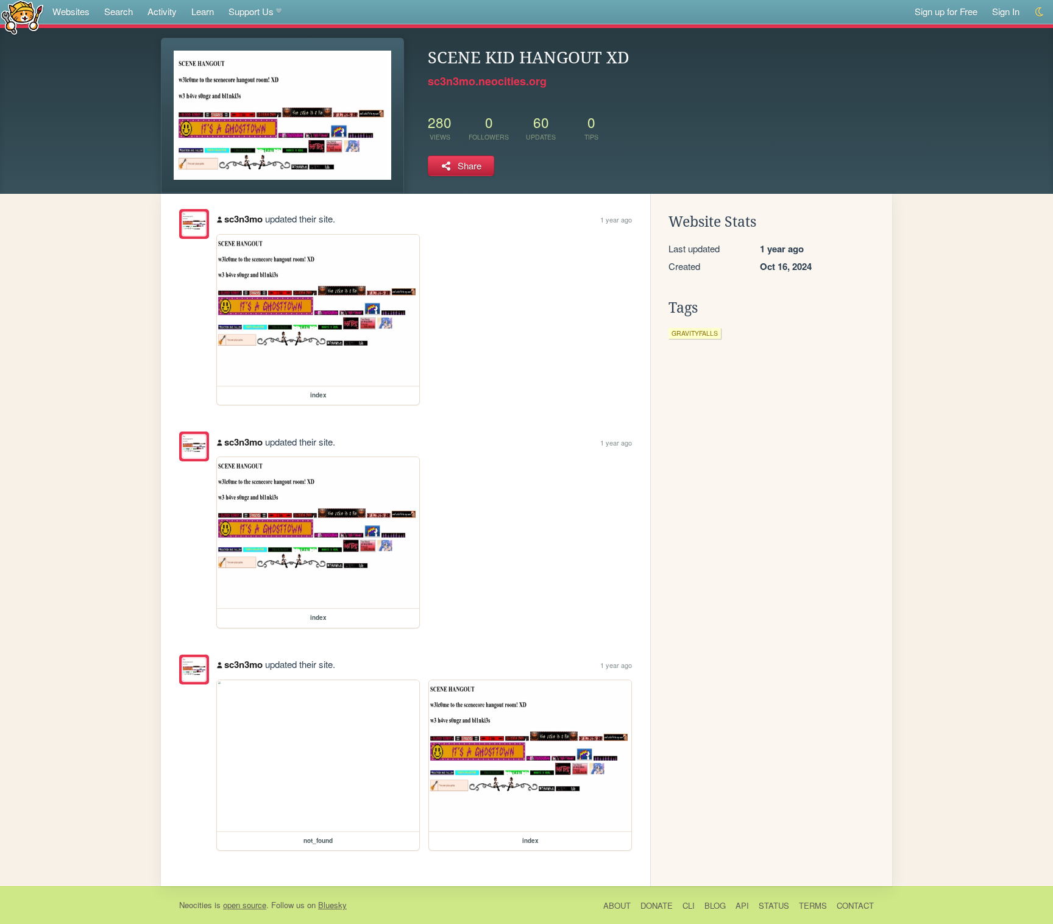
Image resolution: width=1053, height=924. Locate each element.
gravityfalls (695, 333)
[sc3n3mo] (194, 223)
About (617, 905)
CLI (688, 905)
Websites (71, 11)
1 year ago (616, 219)
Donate (656, 905)
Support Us (251, 11)
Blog (715, 905)
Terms (813, 905)
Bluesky (332, 905)
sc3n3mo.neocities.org (487, 81)
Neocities (195, 905)
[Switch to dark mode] (1040, 12)
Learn (202, 11)
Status (774, 905)
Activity (162, 11)
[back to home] (22, 16)
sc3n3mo (243, 219)
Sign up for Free (946, 11)
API (742, 905)
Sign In (1005, 11)
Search (118, 11)
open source (244, 905)
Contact (855, 905)
